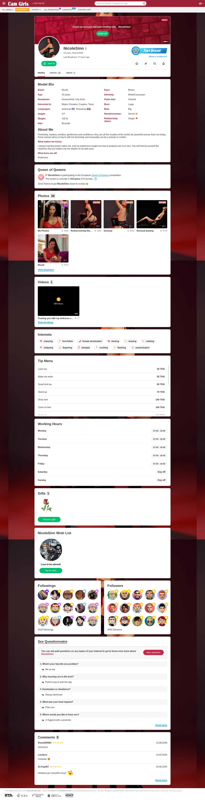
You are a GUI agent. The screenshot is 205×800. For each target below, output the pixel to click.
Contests (67, 10)
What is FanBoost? (158, 56)
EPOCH (53, 790)
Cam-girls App (84, 10)
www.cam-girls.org (34, 790)
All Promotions (51, 10)
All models (8, 10)
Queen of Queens (100, 175)
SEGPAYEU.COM (65, 790)
